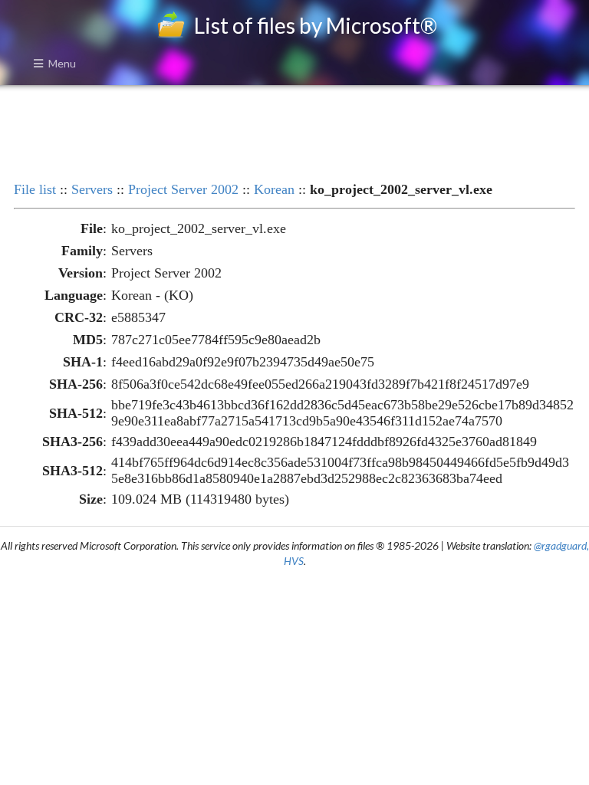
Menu (62, 63)
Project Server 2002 (183, 189)
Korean (274, 189)
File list (35, 189)
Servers (92, 189)
